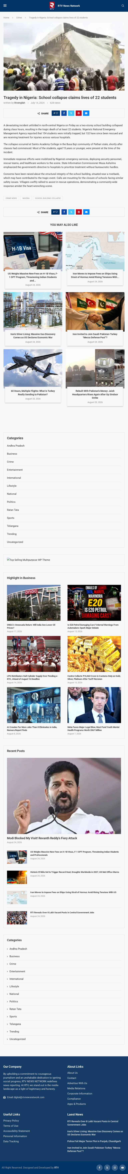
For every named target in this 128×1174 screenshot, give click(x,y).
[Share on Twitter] (71, 113)
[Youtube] (122, 1167)
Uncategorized (18, 1039)
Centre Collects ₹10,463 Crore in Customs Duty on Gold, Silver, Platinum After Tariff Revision (94, 677)
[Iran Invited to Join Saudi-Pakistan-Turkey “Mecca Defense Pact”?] (95, 311)
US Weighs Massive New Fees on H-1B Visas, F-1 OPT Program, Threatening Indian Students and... (33, 277)
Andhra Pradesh (18, 948)
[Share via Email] (86, 113)
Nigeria (26, 198)
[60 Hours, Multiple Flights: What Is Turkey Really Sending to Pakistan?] (33, 368)
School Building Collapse (48, 198)
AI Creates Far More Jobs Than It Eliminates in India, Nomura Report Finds (32, 728)
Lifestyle (14, 986)
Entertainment (17, 971)
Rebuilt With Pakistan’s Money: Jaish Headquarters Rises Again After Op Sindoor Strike (95, 394)
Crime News (11, 198)
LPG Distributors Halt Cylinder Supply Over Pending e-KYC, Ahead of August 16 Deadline (32, 677)
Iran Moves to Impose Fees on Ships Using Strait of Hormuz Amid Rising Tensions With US (73, 892)
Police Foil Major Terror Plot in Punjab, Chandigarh (94, 1141)
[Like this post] (57, 113)
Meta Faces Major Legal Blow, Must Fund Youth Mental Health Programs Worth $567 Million (93, 728)
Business (15, 956)
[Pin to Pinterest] (79, 113)
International (17, 978)
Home (6, 17)
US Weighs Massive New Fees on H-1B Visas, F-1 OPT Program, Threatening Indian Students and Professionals (74, 853)
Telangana (15, 1024)
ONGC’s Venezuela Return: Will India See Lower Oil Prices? (31, 626)
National (14, 993)
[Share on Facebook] (64, 113)
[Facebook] (99, 1167)
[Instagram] (115, 1167)
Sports (13, 1016)
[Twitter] (107, 1167)
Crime (19, 17)
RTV (56, 1167)
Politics (14, 1001)
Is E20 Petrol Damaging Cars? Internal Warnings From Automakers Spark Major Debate (93, 626)
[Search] (122, 6)
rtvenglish (19, 102)
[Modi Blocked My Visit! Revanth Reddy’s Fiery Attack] (64, 796)
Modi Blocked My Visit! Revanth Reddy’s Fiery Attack (42, 838)
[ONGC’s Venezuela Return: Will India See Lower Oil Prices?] (33, 603)
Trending (14, 1031)
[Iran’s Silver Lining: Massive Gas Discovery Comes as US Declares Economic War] (33, 311)
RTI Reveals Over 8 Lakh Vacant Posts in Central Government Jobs (62, 912)
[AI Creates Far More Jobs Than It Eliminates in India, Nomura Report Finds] (33, 705)
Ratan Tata (15, 1009)
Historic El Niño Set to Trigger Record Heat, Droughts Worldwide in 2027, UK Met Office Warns (74, 872)
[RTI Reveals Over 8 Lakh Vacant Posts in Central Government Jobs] (17, 917)
